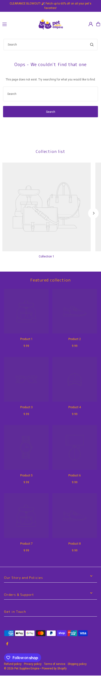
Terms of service (54, 664)
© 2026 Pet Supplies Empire (21, 668)
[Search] (91, 44)
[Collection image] (46, 207)
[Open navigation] (17, 23)
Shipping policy (77, 664)
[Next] (93, 213)
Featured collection (50, 280)
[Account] (91, 24)
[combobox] (50, 44)
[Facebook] (7, 644)
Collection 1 (46, 256)
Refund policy (13, 664)
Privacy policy (33, 664)
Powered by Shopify (54, 668)
